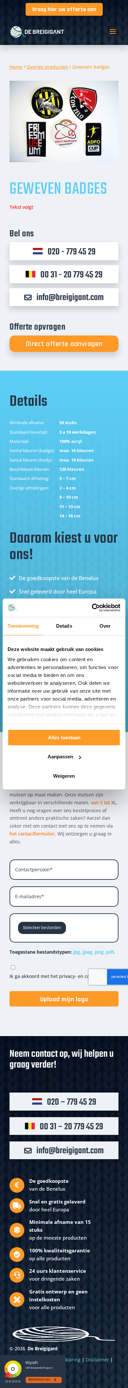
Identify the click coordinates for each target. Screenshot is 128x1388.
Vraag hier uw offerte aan (64, 9)
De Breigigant (43, 1348)
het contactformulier (32, 834)
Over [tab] (105, 626)
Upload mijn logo (64, 999)
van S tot (101, 802)
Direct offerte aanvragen (64, 344)
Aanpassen (60, 756)
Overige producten (47, 67)
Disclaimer (97, 1359)
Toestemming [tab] (23, 626)
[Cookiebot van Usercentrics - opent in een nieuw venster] (92, 607)
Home (16, 67)
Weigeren (64, 776)
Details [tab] (64, 626)
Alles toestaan (64, 737)
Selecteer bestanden (42, 928)
